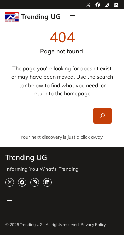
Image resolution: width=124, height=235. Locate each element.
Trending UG (41, 16)
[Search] (102, 116)
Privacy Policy (93, 224)
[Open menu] (72, 17)
